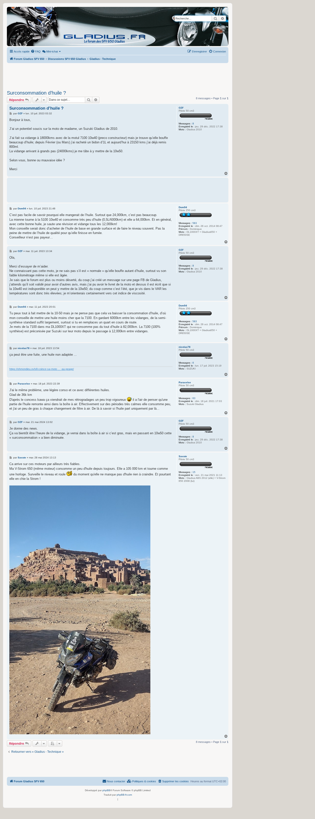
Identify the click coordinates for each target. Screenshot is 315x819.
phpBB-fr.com (124, 794)
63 (193, 398)
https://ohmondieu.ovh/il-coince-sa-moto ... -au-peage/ (41, 369)
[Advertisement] (117, 75)
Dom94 (183, 207)
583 (194, 223)
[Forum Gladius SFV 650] (29, 26)
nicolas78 (184, 347)
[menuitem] (36, 51)
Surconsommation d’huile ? (36, 93)
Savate (183, 456)
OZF (181, 107)
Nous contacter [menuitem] (116, 781)
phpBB (106, 790)
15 (193, 472)
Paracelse (185, 382)
